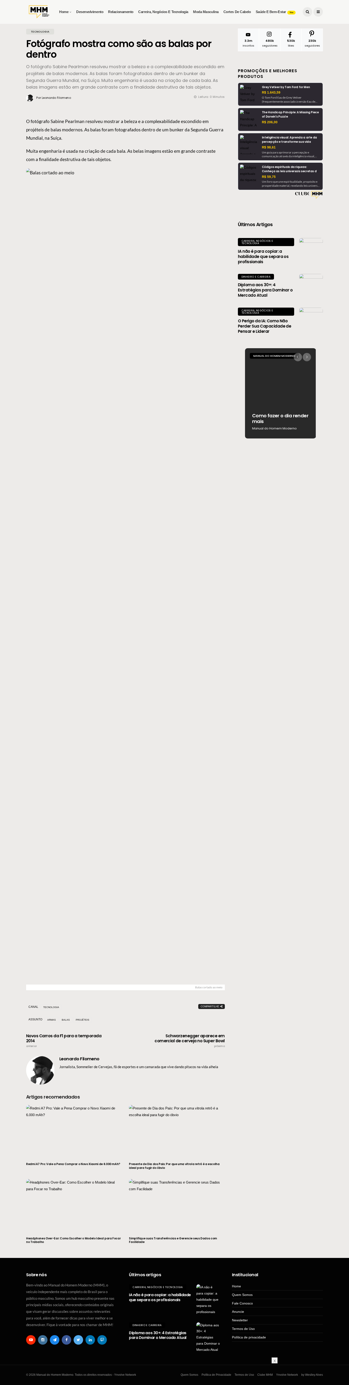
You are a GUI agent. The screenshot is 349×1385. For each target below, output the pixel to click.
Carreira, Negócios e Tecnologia (163, 12)
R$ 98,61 (269, 147)
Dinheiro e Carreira (255, 277)
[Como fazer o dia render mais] (280, 393)
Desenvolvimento (89, 12)
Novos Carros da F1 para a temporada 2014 (63, 1040)
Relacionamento (120, 12)
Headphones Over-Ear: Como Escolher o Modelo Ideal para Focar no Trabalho (73, 1240)
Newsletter (240, 1320)
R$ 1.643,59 (271, 92)
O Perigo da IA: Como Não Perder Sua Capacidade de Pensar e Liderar (264, 326)
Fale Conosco (242, 1303)
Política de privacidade (249, 1337)
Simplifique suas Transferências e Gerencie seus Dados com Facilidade (173, 1240)
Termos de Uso (243, 1329)
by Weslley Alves (312, 1374)
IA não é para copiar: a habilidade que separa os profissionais (263, 256)
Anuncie (238, 1312)
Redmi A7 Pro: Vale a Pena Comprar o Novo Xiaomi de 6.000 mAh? (73, 1164)
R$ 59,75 (269, 177)
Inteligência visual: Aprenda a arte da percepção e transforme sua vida (289, 139)
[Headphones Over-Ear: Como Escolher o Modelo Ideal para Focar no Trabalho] (74, 1204)
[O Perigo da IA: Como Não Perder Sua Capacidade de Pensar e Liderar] (311, 319)
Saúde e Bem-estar (274, 12)
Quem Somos (242, 1295)
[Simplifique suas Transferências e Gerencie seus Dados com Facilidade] (177, 1204)
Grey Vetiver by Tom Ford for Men (286, 87)
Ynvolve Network (287, 1374)
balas (66, 1020)
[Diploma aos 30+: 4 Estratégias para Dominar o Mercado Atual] (311, 286)
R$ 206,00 (270, 122)
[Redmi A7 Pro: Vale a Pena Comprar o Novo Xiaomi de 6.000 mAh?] (74, 1130)
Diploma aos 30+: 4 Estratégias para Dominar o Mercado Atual (265, 290)
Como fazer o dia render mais (280, 418)
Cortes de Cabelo (237, 12)
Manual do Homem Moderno (274, 356)
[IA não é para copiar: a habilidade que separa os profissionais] (311, 250)
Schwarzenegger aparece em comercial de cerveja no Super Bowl (190, 1040)
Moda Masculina (206, 12)
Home (63, 12)
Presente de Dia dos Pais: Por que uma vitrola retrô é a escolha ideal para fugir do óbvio (174, 1166)
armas (51, 1020)
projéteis (82, 1020)
